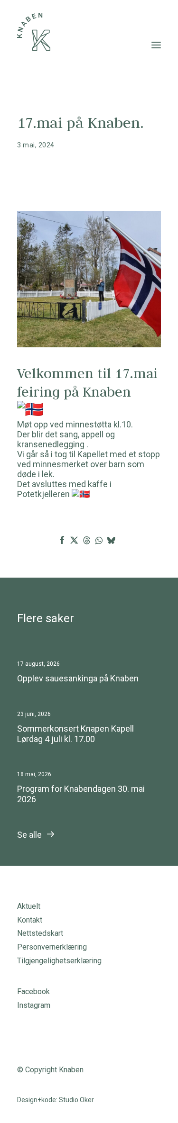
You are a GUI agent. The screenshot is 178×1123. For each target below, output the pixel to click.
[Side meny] (156, 45)
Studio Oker (76, 1100)
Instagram (33, 1005)
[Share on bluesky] (111, 540)
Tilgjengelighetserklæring (59, 960)
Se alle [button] (29, 835)
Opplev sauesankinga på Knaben (78, 678)
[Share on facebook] (61, 540)
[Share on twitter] (74, 540)
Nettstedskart (40, 933)
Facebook (33, 991)
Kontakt (29, 919)
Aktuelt (28, 906)
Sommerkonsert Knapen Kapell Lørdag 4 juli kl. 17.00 (75, 734)
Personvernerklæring (52, 946)
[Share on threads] (86, 540)
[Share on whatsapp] (98, 540)
